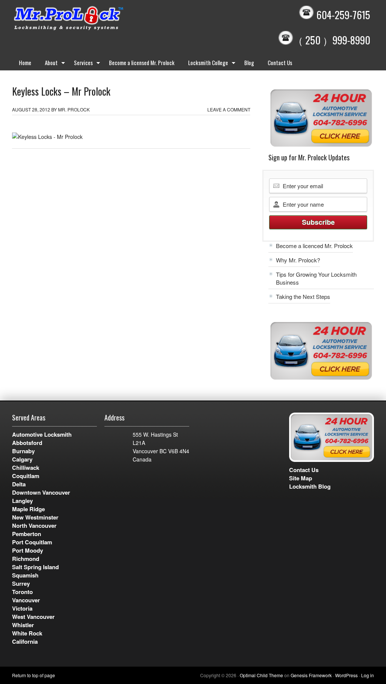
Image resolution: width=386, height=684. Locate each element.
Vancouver (26, 600)
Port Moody (27, 550)
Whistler (23, 625)
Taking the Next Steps (303, 296)
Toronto (22, 592)
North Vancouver (34, 525)
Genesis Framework (311, 675)
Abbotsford (27, 443)
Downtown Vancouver (41, 492)
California (25, 641)
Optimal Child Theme (261, 675)
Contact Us (280, 62)
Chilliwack (25, 467)
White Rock (27, 633)
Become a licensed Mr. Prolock (142, 62)
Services (80, 64)
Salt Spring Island (35, 567)
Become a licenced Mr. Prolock (314, 246)
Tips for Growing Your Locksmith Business (316, 278)
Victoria (22, 608)
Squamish (25, 575)
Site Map (300, 478)
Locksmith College (204, 64)
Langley (22, 501)
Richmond (25, 559)
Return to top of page (33, 675)
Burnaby (23, 451)
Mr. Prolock (83, 19)
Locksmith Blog (310, 486)
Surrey (21, 583)
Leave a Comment (228, 109)
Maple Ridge (28, 509)
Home (25, 62)
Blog (249, 62)
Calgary (22, 459)
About (48, 64)
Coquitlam (25, 476)
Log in (367, 675)
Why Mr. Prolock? (298, 260)
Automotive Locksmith (42, 434)
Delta (19, 484)
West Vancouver (33, 616)
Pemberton (26, 534)
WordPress (346, 675)
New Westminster (35, 517)
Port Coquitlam (32, 542)
